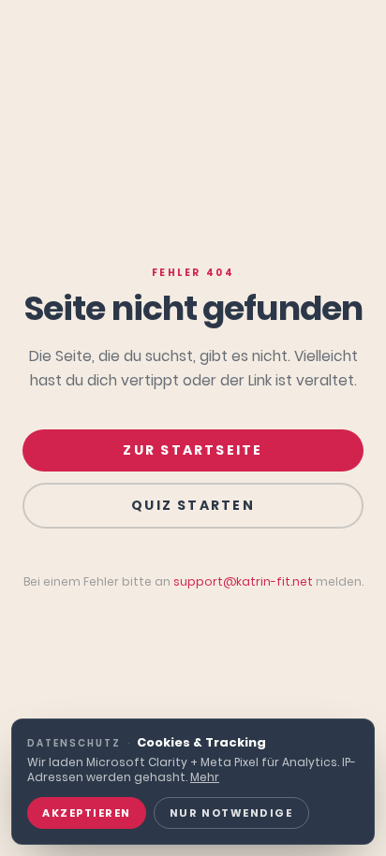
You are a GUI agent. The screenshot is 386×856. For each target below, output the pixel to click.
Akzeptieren (86, 812)
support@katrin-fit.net (243, 581)
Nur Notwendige (231, 812)
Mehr (204, 777)
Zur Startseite (192, 450)
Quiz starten (193, 505)
